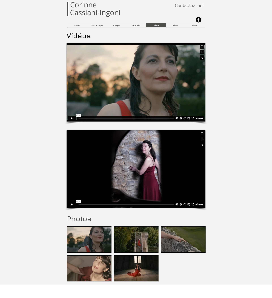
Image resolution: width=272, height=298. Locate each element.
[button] (89, 239)
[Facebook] (198, 19)
